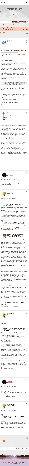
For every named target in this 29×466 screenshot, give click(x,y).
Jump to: (13, 448)
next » (26, 29)
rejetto (10, 173)
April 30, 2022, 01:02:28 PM (9, 198)
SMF (3, 462)
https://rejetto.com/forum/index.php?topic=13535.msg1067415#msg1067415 (11, 229)
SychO (18, 463)
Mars (9, 112)
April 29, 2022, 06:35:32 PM (7, 47)
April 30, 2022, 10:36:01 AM (9, 179)
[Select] (4, 80)
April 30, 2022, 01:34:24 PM (9, 386)
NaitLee (7, 29)
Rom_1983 (11, 192)
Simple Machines (14, 462)
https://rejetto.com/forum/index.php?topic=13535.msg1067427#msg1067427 (14, 51)
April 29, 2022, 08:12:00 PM (9, 122)
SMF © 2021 (7, 462)
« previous (23, 29)
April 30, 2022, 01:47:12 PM (9, 410)
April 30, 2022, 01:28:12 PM (9, 320)
